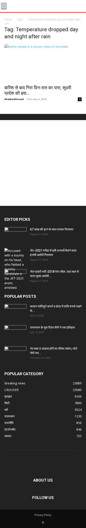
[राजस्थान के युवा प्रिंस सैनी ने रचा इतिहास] (15, 333)
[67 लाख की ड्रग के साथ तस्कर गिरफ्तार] (15, 235)
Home (8, 19)
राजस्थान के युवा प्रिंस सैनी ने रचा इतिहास (52, 327)
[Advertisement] (43, 163)
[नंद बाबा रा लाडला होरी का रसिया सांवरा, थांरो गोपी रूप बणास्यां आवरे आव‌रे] (15, 354)
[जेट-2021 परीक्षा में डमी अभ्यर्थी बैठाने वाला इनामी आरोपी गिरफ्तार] (15, 269)
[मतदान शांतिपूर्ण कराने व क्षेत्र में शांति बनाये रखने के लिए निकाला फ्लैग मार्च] (15, 312)
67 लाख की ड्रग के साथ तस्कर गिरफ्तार (51, 229)
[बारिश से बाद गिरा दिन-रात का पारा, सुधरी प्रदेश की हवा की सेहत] (43, 63)
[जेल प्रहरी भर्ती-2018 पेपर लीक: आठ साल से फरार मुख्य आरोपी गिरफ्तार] (15, 277)
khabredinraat (14, 99)
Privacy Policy (43, 515)
